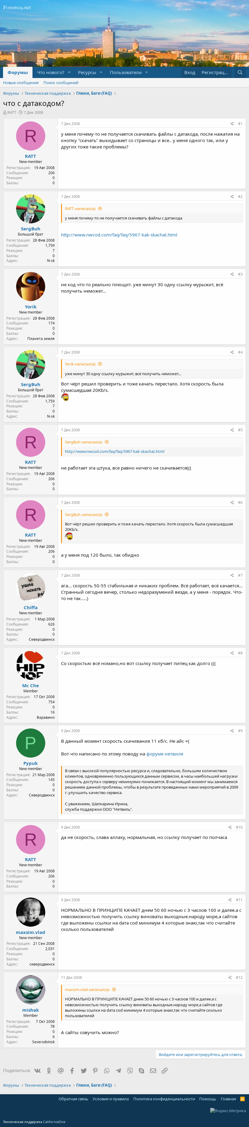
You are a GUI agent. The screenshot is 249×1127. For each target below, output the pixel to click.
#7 (240, 575)
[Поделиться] (232, 124)
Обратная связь (73, 1099)
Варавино (46, 717)
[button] (69, 72)
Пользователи (126, 72)
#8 (240, 653)
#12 (239, 977)
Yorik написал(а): (80, 364)
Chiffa (31, 607)
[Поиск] (240, 72)
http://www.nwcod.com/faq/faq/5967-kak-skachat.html (119, 235)
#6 (240, 502)
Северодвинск (42, 639)
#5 (240, 430)
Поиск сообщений (60, 82)
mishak (30, 1010)
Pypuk (30, 763)
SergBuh (30, 229)
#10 (239, 827)
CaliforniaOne (54, 1121)
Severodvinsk (43, 1041)
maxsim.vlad (30, 932)
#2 (240, 196)
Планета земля (41, 338)
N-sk (51, 260)
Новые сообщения (21, 82)
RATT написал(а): (80, 208)
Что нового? (50, 72)
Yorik (30, 307)
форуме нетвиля (164, 754)
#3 (240, 274)
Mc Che (30, 685)
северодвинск (42, 964)
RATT (11, 112)
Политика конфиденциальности (164, 1099)
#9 (240, 730)
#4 (240, 352)
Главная (228, 1099)
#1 (240, 123)
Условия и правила (111, 1099)
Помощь (207, 1099)
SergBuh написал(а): (84, 442)
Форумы (18, 72)
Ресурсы (87, 72)
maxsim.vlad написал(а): (87, 989)
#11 (239, 899)
